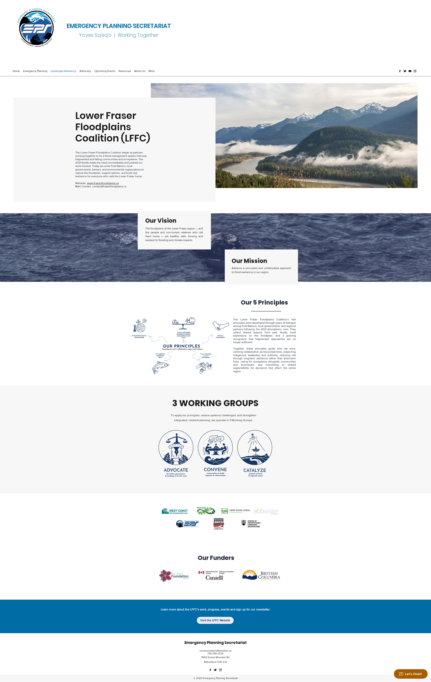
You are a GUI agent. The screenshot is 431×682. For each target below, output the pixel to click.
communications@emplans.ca (215, 650)
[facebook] (400, 71)
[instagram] (415, 71)
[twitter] (405, 71)
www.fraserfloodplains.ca (103, 183)
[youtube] (410, 71)
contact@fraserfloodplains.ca (109, 186)
